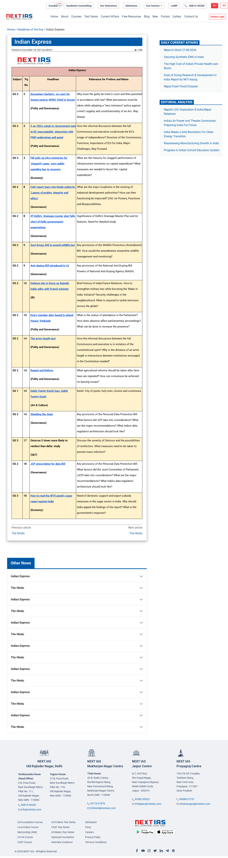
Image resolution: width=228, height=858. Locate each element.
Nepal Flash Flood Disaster (181, 86)
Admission (131, 5)
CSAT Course (24, 842)
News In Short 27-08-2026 (180, 50)
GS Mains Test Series (62, 832)
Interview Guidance (61, 842)
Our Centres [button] (153, 5)
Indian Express (20, 576)
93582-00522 (142, 799)
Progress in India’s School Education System (191, 150)
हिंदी (224, 5)
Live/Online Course (27, 827)
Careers (89, 832)
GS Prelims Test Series (63, 822)
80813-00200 (28, 804)
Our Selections (108, 5)
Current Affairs (110, 16)
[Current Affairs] (19, 17)
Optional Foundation (62, 837)
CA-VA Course (25, 837)
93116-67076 (97, 803)
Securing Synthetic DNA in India (184, 57)
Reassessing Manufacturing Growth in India (191, 143)
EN (214, 5)
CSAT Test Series (60, 827)
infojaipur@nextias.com (148, 803)
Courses (76, 16)
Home (54, 16)
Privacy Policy (92, 837)
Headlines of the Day (30, 29)
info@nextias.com (31, 809)
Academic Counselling (79, 5)
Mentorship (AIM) (27, 832)
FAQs (88, 827)
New (155, 16)
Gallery (177, 16)
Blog (147, 16)
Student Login (217, 16)
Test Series (91, 16)
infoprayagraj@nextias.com (194, 803)
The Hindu (18, 533)
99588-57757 (186, 799)
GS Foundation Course (29, 822)
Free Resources (131, 16)
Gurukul (53, 5)
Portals (165, 16)
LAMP (174, 5)
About (64, 16)
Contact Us (191, 16)
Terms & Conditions (96, 842)
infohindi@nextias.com (103, 808)
